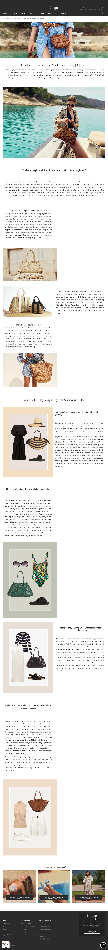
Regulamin (41, 923)
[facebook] (40, 939)
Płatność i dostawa (26, 923)
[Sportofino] (54, 8)
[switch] (5, 947)
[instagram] (47, 939)
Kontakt (5, 929)
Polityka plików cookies (45, 929)
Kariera (5, 926)
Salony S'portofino (8, 923)
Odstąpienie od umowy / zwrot (29, 926)
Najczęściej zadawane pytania (28, 935)
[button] (13, 9)
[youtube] (44, 939)
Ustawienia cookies (44, 932)
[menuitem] (6, 13)
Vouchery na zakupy (26, 932)
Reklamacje (24, 929)
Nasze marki (6, 932)
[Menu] (9, 942)
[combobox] (91, 13)
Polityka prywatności (44, 926)
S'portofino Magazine (8, 935)
